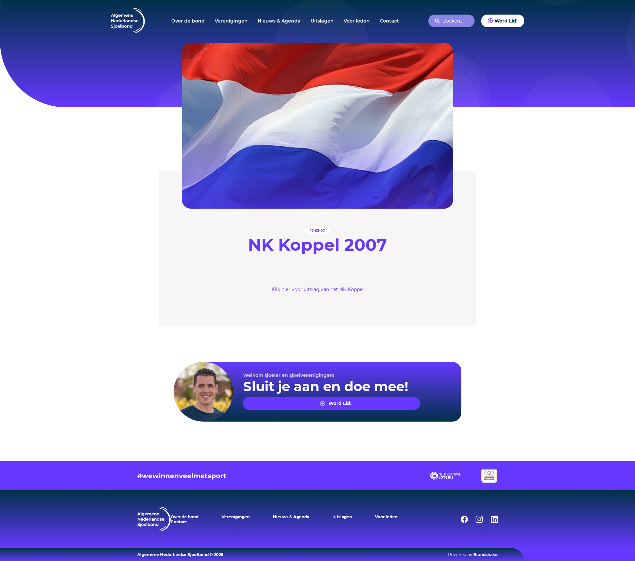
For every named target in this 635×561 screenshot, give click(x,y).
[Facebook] (460, 519)
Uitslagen (322, 21)
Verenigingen (231, 21)
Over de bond (188, 21)
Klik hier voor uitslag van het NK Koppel (318, 289)
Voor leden (357, 21)
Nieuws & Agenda (279, 21)
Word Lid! (506, 21)
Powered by (473, 554)
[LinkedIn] (490, 519)
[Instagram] (475, 519)
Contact (389, 21)
